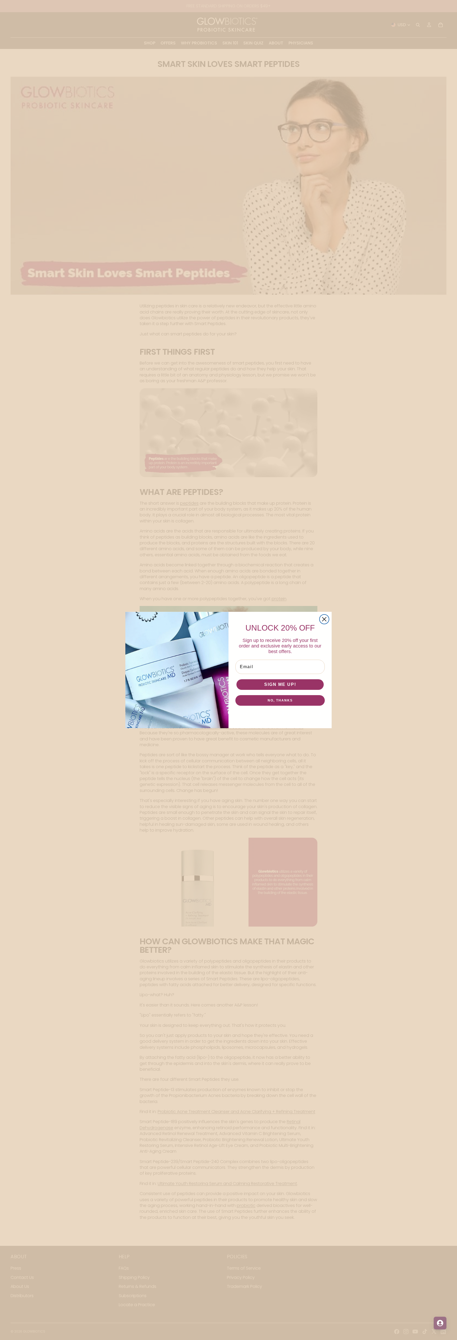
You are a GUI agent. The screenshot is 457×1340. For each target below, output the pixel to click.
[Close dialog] (324, 619)
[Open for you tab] (440, 1323)
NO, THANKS (280, 700)
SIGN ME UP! (280, 684)
